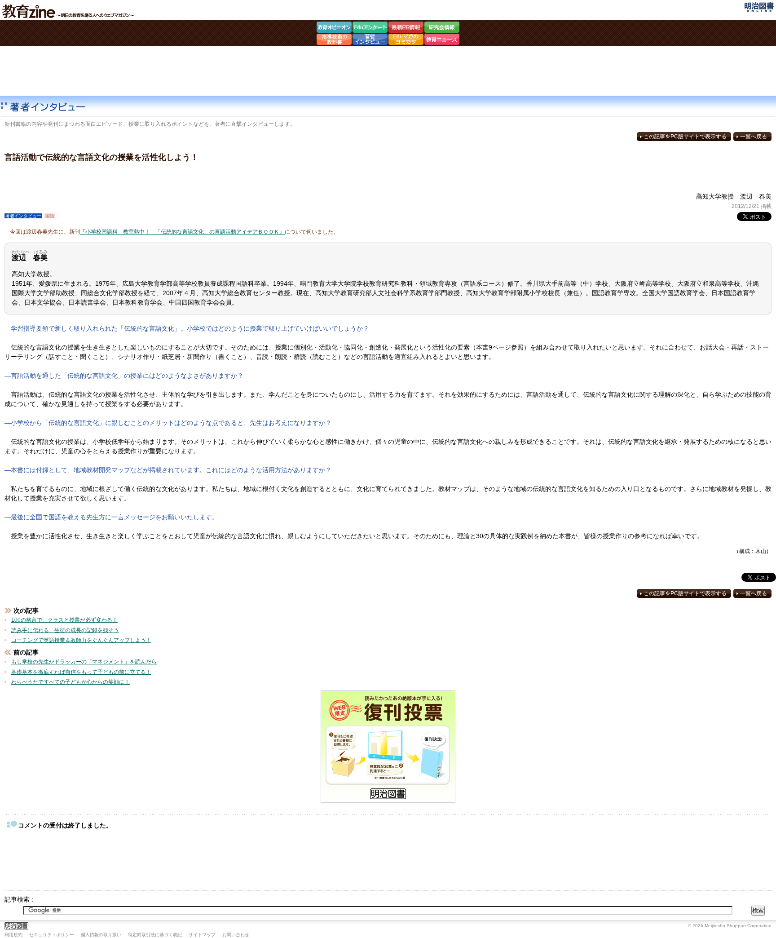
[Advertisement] (388, 71)
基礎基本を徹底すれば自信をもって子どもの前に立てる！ (81, 672)
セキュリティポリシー (51, 934)
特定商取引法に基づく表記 (155, 934)
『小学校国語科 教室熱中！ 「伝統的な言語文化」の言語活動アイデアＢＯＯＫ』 (182, 232)
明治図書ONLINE (759, 7)
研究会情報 (441, 28)
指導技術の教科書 (334, 40)
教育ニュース (441, 40)
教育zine (69, 11)
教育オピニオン (334, 28)
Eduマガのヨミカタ (405, 40)
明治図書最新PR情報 (405, 28)
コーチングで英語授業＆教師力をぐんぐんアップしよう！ (81, 640)
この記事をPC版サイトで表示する (685, 136)
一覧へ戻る (753, 136)
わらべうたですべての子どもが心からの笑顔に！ (70, 682)
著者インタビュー (370, 40)
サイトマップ (202, 934)
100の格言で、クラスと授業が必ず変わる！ (64, 620)
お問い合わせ (235, 934)
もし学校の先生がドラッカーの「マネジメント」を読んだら (84, 662)
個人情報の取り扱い (101, 934)
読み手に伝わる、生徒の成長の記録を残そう (65, 630)
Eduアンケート (370, 28)
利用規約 (13, 934)
